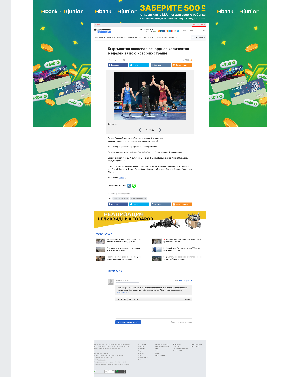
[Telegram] (178, 31)
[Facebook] (164, 31)
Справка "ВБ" (177, 351)
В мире (140, 360)
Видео (157, 353)
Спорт (150, 37)
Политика (111, 37)
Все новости (100, 37)
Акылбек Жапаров (121, 198)
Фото (157, 351)
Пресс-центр (195, 346)
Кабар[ (121, 177)
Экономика (121, 37)
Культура (142, 37)
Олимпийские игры (138, 198)
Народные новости (161, 344)
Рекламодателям (199, 25)
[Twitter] (170, 31)
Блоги (157, 348)
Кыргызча (98, 25)
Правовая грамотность (180, 348)
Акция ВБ (172, 37)
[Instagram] (175, 31)
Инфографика (160, 355)
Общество (132, 37)
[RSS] (159, 31)
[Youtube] (172, 31)
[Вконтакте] (161, 31)
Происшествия (161, 37)
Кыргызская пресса (162, 346)
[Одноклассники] (167, 31)
